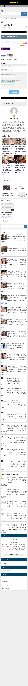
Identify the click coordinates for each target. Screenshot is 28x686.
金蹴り (24, 5)
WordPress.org (5, 588)
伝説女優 (2, 5)
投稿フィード (5, 581)
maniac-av (14, 118)
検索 (2, 11)
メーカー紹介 (13, 5)
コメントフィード (6, 585)
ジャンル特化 (7, 5)
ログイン (4, 578)
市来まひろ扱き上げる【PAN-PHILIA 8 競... (16, 354)
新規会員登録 (14, 92)
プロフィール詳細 (14, 554)
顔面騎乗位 (20, 5)
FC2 (2, 22)
